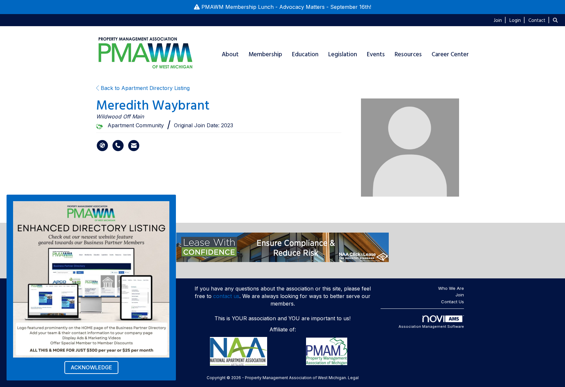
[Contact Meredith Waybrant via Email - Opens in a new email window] (134, 145)
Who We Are (451, 288)
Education (305, 54)
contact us (226, 296)
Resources (408, 54)
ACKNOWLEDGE (91, 367)
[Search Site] (556, 20)
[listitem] (501, 20)
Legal (353, 377)
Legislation (342, 54)
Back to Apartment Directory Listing (144, 88)
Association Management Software (431, 326)
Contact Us (452, 301)
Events (376, 54)
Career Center (450, 54)
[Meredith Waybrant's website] (102, 145)
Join (459, 294)
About (230, 54)
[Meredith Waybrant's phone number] (118, 145)
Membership (265, 54)
